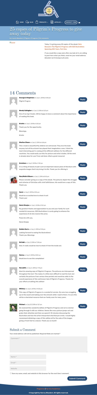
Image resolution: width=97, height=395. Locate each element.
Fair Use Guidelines (53, 389)
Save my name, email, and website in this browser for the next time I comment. (40, 373)
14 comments (44, 38)
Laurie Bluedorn (17, 38)
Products (42, 22)
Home (22, 22)
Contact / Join (71, 22)
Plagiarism (41, 389)
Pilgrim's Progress (31, 38)
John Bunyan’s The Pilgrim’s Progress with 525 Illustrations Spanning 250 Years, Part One (64, 46)
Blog (31, 22)
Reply (82, 99)
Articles (57, 22)
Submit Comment (77, 378)
